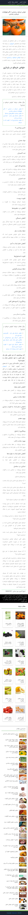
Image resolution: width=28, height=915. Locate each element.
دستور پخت (12, 4)
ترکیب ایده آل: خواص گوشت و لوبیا (11, 805)
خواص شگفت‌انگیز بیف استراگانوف (12, 769)
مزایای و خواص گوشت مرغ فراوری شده (11, 793)
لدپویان (12, 44)
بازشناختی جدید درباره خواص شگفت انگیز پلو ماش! (11, 869)
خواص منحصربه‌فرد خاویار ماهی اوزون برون (10, 893)
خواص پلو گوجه (14, 857)
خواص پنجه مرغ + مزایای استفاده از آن (12, 752)
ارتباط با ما (14, 6)
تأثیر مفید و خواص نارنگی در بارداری (21, 718)
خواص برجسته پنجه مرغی (12, 757)
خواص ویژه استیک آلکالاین (11, 781)
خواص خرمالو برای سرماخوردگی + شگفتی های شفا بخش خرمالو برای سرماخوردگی (12, 340)
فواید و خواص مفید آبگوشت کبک (11, 816)
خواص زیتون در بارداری (8, 624)
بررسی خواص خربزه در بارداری (21, 700)
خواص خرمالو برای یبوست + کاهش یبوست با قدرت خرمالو (20, 625)
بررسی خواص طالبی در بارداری (8, 700)
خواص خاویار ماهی (13, 899)
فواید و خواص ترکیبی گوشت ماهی (11, 799)
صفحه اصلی (23, 2)
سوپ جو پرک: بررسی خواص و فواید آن (11, 834)
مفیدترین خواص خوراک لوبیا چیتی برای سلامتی (11, 746)
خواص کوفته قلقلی (13, 810)
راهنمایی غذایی (21, 4)
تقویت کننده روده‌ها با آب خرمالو (14, 349)
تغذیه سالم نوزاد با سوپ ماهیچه (12, 881)
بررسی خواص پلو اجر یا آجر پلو (11, 863)
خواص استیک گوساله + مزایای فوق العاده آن (11, 787)
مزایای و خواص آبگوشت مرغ (11, 822)
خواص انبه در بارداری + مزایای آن (21, 643)
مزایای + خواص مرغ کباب (12, 840)
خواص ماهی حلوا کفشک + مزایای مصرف (11, 875)
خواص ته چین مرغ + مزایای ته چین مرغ (10, 846)
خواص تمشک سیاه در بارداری (7, 642)
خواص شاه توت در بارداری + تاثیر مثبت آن (7, 663)
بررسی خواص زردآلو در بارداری (21, 681)
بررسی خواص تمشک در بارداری (21, 662)
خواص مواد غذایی (13, 2)
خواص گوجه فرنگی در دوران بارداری (7, 718)
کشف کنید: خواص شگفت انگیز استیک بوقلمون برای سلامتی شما (11, 776)
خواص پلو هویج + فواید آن (11, 851)
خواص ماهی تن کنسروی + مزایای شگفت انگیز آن (11, 887)
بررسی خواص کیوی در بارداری (7, 680)
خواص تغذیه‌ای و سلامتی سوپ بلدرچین (10, 828)
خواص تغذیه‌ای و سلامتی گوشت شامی (12, 763)
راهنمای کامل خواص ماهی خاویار (12, 905)
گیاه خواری (22, 6)
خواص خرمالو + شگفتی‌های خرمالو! (13, 113)
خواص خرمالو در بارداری (14, 58)
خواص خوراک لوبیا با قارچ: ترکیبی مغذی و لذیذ (11, 740)
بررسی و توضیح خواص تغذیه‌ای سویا (10, 734)
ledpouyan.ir (14, 913)
